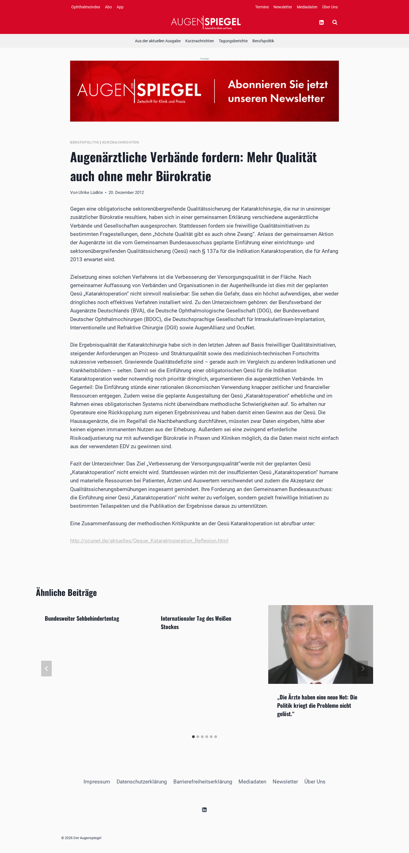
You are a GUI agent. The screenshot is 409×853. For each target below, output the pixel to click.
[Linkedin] (321, 22)
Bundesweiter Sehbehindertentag (82, 618)
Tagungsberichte (233, 41)
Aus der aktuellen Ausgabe (158, 41)
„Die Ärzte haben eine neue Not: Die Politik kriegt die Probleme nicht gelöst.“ (317, 705)
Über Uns (330, 7)
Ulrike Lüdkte (90, 192)
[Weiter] (362, 668)
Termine (262, 7)
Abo (108, 7)
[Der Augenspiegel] (206, 22)
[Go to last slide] (46, 668)
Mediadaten (307, 7)
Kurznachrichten (199, 41)
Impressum (96, 781)
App (120, 7)
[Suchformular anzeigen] (334, 22)
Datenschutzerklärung (142, 781)
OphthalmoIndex (85, 7)
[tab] (193, 736)
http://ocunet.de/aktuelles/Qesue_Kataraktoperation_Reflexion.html (149, 541)
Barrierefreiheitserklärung (202, 781)
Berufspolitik (263, 41)
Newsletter (283, 7)
